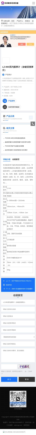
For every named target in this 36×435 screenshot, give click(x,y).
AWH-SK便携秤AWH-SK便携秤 (22, 289)
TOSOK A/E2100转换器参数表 (15, 138)
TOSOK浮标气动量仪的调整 (14, 146)
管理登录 (27, 425)
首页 (12, 21)
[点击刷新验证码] (24, 367)
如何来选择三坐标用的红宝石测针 (16, 150)
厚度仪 (27, 21)
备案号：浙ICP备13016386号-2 (13, 422)
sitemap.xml (18, 425)
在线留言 (16, 159)
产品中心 (20, 21)
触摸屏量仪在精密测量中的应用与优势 (18, 142)
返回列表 (9, 285)
